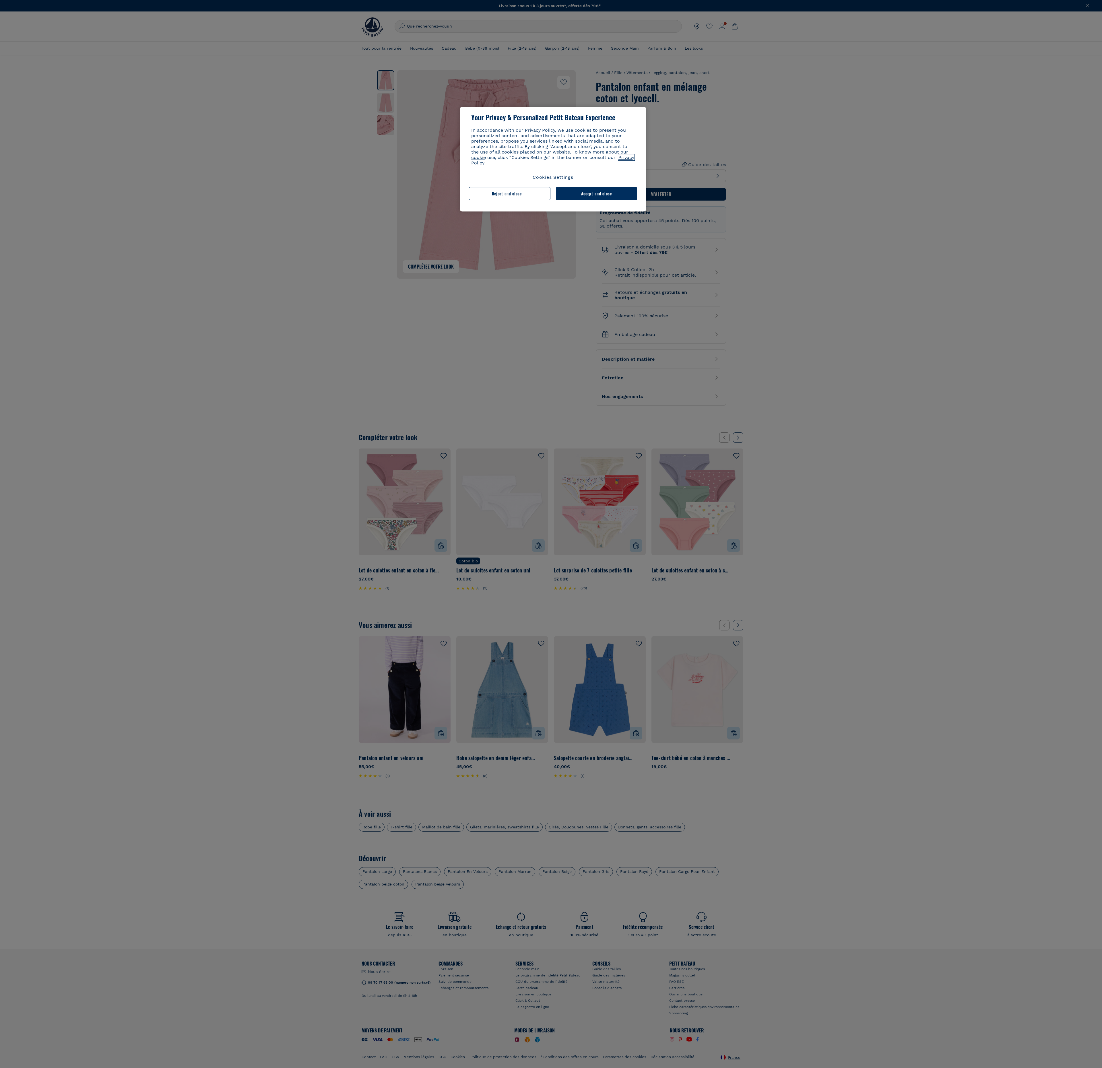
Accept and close (596, 194)
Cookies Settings (553, 177)
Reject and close (507, 194)
